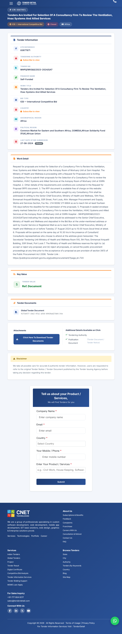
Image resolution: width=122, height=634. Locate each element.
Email (40, 424)
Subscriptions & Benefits (73, 515)
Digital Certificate (14, 569)
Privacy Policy (88, 623)
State (65, 554)
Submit (61, 482)
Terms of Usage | (73, 623)
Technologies (23, 536)
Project (10, 562)
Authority (67, 562)
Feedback (67, 519)
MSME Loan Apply (15, 585)
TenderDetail (79, 626)
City (64, 558)
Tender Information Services (19, 577)
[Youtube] (28, 610)
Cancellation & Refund (72, 534)
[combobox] (61, 444)
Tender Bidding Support (17, 581)
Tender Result (13, 566)
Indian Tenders (13, 554)
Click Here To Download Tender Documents (38, 339)
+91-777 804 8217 (15, 597)
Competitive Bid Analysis (17, 573)
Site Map (66, 577)
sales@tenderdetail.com (18, 601)
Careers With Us (70, 530)
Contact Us (67, 538)
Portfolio (35, 536)
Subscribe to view (31, 60)
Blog (65, 573)
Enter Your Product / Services (54, 464)
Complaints (67, 523)
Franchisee (67, 526)
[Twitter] (22, 610)
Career (44, 536)
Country (41, 437)
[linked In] (16, 610)
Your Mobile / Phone (48, 450)
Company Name (46, 411)
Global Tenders (13, 558)
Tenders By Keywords (72, 566)
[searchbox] (61, 443)
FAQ (64, 542)
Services (11, 536)
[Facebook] (9, 610)
